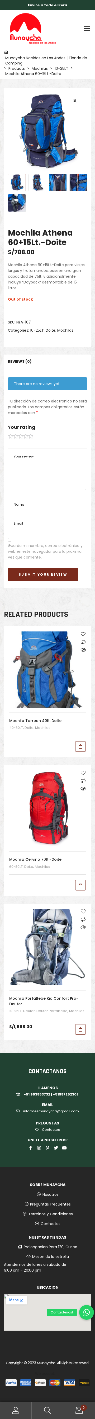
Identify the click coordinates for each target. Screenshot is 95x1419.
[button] (86, 1312)
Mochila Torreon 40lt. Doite (35, 720)
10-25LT (37, 330)
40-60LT (16, 727)
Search (47, 1410)
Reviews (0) (20, 361)
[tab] (47, 364)
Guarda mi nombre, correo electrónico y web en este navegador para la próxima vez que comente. (45, 551)
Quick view (83, 650)
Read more (80, 746)
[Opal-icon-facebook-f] (30, 1148)
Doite (50, 330)
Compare (83, 642)
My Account (16, 1410)
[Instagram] (39, 1148)
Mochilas (65, 330)
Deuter (29, 1010)
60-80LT (16, 866)
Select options (80, 885)
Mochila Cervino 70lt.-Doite (35, 859)
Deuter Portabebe (52, 1010)
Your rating (21, 427)
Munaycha (46, 1363)
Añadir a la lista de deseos (83, 634)
